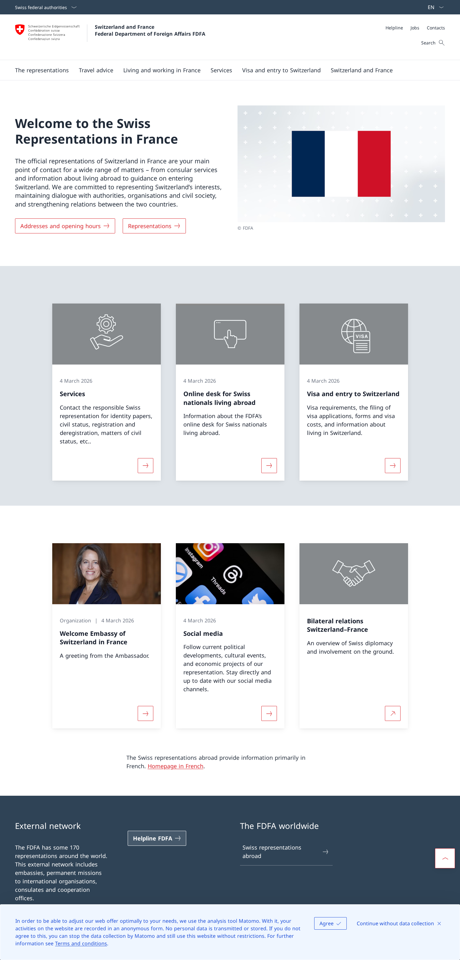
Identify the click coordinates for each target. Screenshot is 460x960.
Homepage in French (175, 766)
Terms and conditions (81, 943)
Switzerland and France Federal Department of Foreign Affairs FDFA (150, 30)
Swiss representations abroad (272, 852)
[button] (42, 70)
